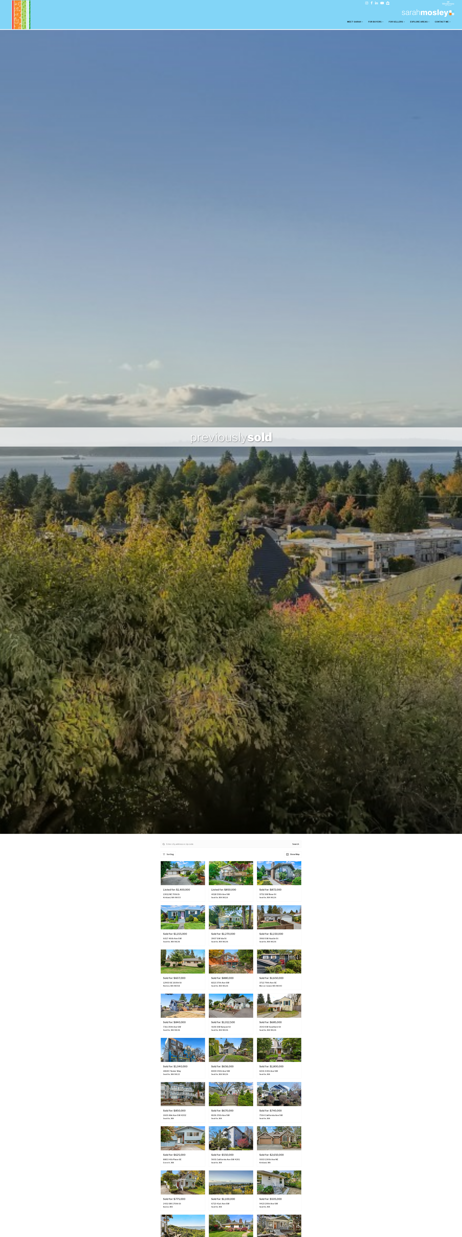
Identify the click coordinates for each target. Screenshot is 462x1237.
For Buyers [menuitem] (375, 22)
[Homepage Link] (427, 13)
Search (295, 844)
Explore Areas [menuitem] (419, 22)
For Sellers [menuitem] (396, 22)
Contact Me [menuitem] (442, 22)
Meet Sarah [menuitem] (354, 22)
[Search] (163, 844)
